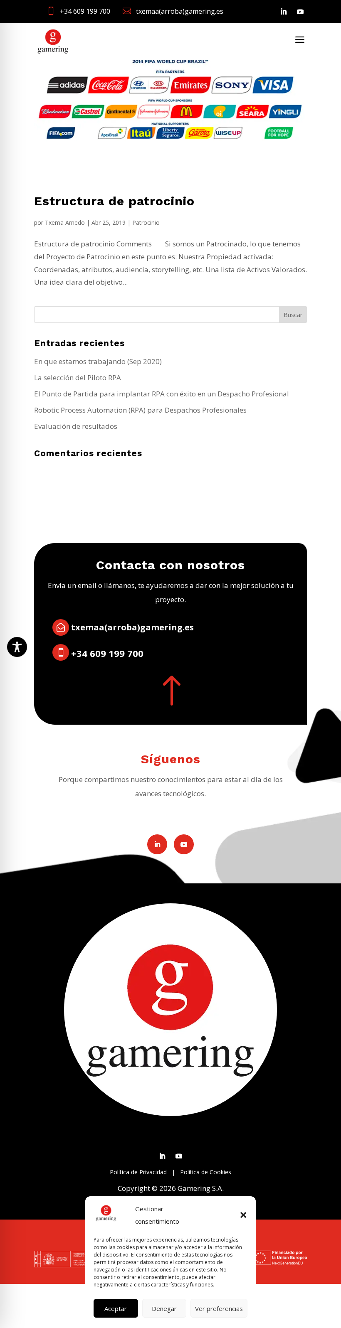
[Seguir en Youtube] (300, 11)
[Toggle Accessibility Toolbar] (17, 647)
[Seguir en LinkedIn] (283, 11)
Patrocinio (146, 222)
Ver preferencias (219, 1308)
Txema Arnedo (65, 222)
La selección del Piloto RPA (77, 377)
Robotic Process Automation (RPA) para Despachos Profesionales (140, 410)
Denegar (164, 1308)
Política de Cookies (205, 1172)
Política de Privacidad (138, 1172)
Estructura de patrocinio (114, 201)
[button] (243, 1215)
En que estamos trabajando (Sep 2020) (98, 361)
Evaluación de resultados (75, 426)
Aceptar (115, 1308)
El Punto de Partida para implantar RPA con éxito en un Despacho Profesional (161, 393)
